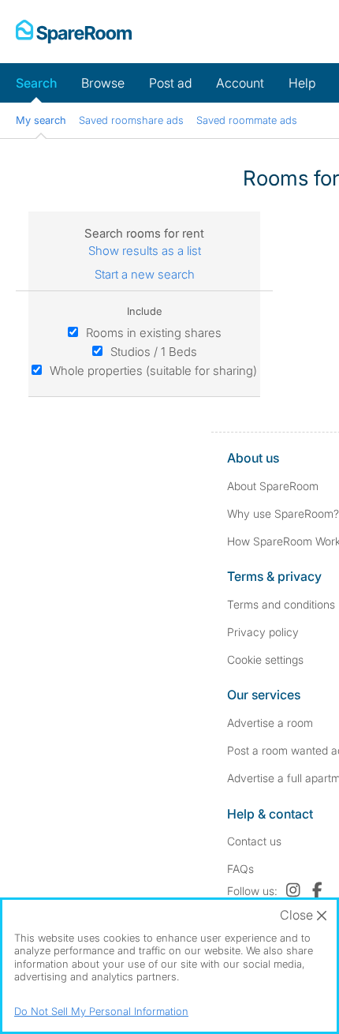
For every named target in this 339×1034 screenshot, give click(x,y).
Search (36, 83)
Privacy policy (263, 632)
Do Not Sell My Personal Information (101, 1011)
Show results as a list (144, 250)
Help (302, 83)
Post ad (170, 83)
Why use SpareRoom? (283, 513)
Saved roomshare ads (131, 120)
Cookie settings (265, 659)
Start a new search (145, 274)
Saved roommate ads (246, 120)
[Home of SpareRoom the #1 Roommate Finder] (74, 31)
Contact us (254, 841)
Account (240, 83)
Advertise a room (270, 722)
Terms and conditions (281, 604)
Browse (103, 83)
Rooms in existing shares (154, 332)
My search (41, 120)
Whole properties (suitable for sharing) (153, 370)
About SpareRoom (273, 486)
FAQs (240, 868)
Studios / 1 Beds (153, 351)
